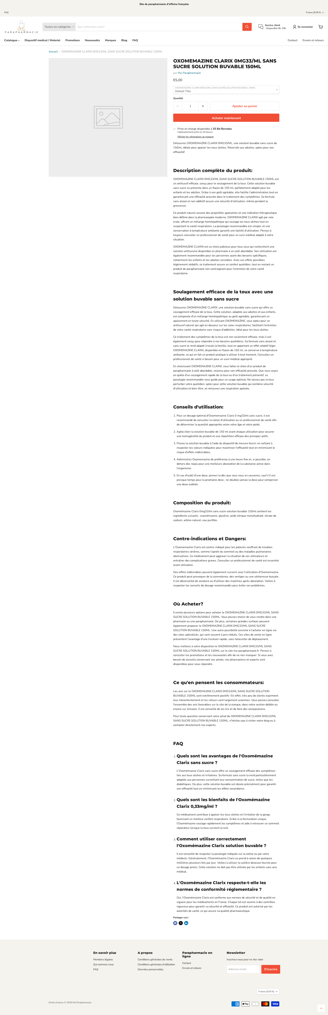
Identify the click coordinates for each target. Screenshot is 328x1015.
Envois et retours (313, 40)
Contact (292, 40)
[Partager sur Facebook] (175, 923)
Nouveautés (92, 40)
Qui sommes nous (103, 964)
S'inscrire (270, 969)
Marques (110, 40)
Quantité (178, 98)
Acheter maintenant (226, 118)
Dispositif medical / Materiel (42, 40)
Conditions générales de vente (155, 959)
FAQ (6, 12)
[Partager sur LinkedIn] (186, 923)
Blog (124, 40)
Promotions (72, 40)
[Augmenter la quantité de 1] (203, 106)
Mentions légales (103, 959)
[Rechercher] (247, 27)
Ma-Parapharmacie (189, 73)
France (313, 12)
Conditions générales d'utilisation (156, 964)
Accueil (53, 51)
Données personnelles (150, 969)
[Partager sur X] (181, 923)
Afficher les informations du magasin (195, 137)
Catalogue (11, 40)
